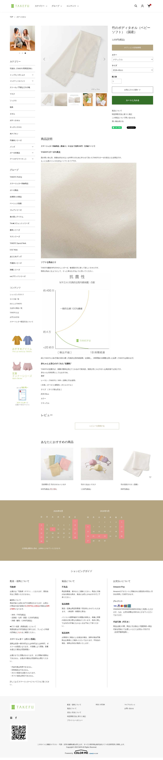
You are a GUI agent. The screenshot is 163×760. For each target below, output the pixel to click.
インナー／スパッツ (17, 81)
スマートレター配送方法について (21, 322)
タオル (12, 114)
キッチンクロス (16, 127)
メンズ (12, 147)
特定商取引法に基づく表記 (122, 114)
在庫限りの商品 (16, 197)
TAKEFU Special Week (18, 243)
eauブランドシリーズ (18, 276)
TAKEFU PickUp (16, 177)
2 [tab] (22, 53)
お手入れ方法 (14, 317)
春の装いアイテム (16, 217)
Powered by (69, 753)
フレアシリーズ (16, 210)
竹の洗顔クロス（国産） (130, 484)
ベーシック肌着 (16, 203)
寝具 (11, 107)
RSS (97, 705)
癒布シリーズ (15, 230)
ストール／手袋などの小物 (20, 87)
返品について (117, 111)
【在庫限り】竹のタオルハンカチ (53, 484)
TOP (11, 17)
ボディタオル (21, 17)
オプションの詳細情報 (132, 48)
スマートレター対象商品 (19, 183)
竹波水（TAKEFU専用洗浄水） (21, 68)
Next (104, 59)
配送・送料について (74, 705)
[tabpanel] (22, 38)
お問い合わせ (129, 708)
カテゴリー (40, 6)
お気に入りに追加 (131, 90)
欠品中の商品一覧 (16, 308)
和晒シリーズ (15, 270)
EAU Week (14, 250)
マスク (12, 94)
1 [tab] (19, 53)
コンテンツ (71, 6)
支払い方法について (74, 712)
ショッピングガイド (17, 294)
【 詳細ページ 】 (89, 146)
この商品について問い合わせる (123, 118)
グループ (55, 6)
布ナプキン (14, 134)
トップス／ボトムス (17, 75)
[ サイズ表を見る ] (54, 389)
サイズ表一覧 (14, 299)
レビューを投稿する (97, 426)
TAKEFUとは (14, 312)
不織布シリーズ (16, 140)
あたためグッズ (16, 256)
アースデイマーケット (18, 159)
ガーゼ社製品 (15, 153)
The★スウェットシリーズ (19, 223)
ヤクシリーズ (15, 236)
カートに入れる (132, 100)
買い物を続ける (118, 121)
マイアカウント (129, 705)
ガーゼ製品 (14, 190)
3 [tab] (25, 53)
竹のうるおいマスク (88, 484)
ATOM (102, 705)
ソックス (13, 101)
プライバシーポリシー (75, 720)
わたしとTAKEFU (16, 304)
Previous (44, 59)
